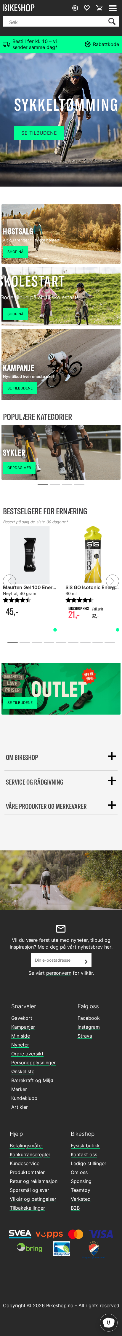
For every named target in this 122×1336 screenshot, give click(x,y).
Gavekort (21, 1018)
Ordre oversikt (27, 1054)
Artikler (19, 1107)
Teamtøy (80, 1190)
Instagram (89, 1027)
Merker (19, 1089)
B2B (75, 1208)
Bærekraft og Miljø (32, 1080)
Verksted (81, 1199)
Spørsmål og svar (29, 1190)
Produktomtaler (27, 1172)
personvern (58, 973)
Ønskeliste (22, 1071)
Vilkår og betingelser (33, 1199)
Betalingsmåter (26, 1146)
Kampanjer (23, 1027)
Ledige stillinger (88, 1163)
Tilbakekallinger (27, 1208)
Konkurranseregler (30, 1154)
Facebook (89, 1018)
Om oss (79, 1172)
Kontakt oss (84, 1154)
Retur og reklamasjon (33, 1181)
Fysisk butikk (85, 1146)
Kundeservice (24, 1163)
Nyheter (20, 1045)
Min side (20, 1036)
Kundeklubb (24, 1098)
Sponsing (81, 1181)
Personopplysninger (33, 1062)
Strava (85, 1036)
